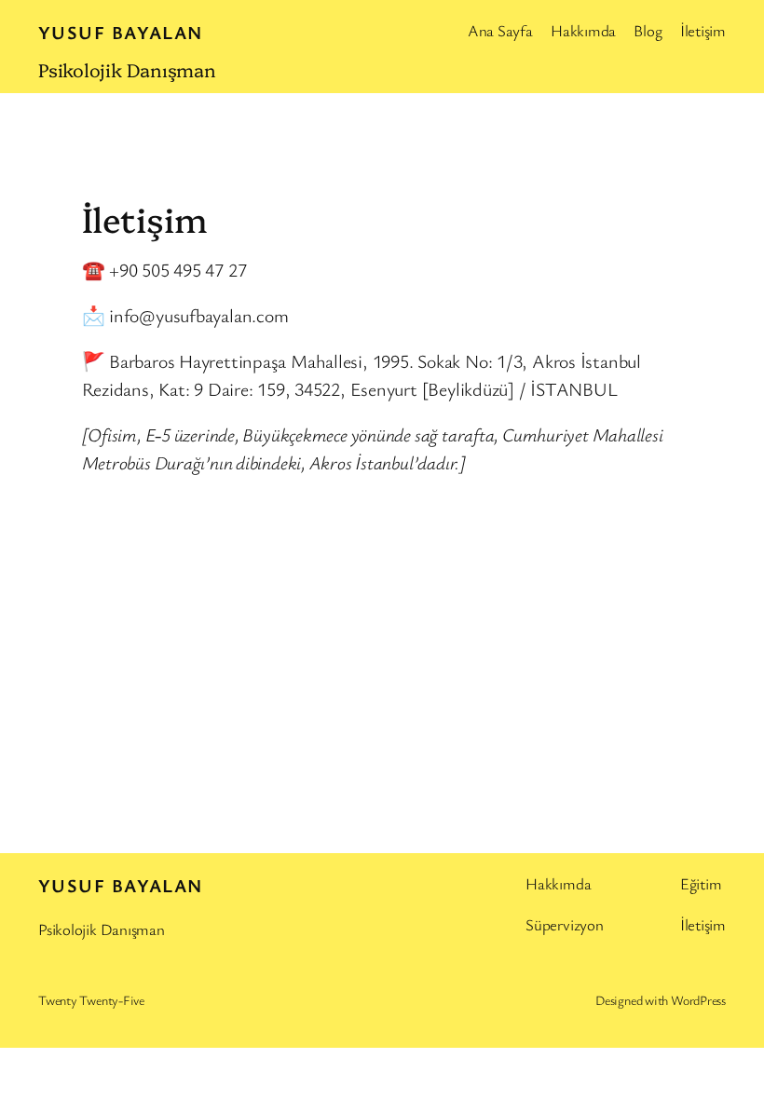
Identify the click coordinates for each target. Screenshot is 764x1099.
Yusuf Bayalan (120, 32)
